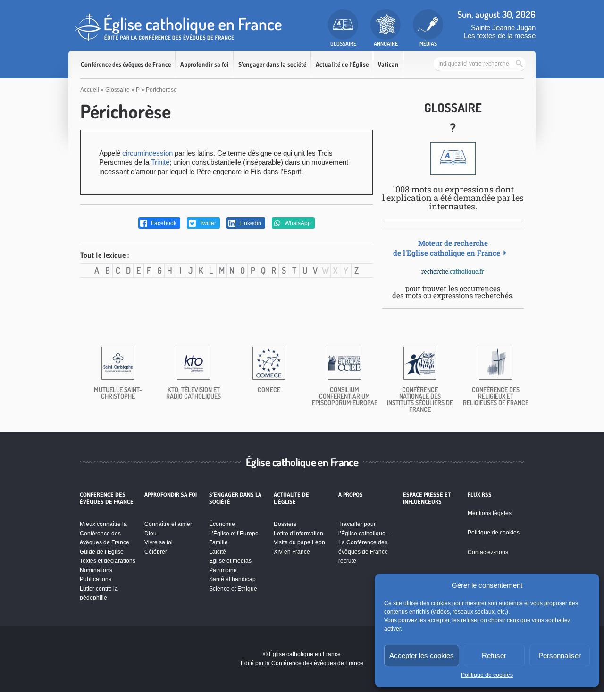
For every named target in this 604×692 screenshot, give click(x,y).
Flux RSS (480, 495)
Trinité (160, 162)
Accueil (89, 89)
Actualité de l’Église (342, 64)
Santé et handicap (232, 579)
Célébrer (155, 552)
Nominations (96, 570)
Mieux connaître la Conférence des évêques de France (104, 533)
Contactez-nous (488, 552)
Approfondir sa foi (204, 64)
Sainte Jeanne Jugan (503, 28)
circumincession (147, 153)
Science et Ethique (233, 588)
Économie (222, 524)
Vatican (388, 64)
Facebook (163, 223)
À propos (350, 495)
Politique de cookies (487, 675)
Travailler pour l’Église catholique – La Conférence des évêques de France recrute (364, 542)
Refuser (494, 655)
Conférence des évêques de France (126, 64)
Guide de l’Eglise (102, 552)
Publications (95, 579)
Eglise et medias (230, 561)
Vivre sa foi (158, 542)
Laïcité (217, 552)
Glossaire (117, 89)
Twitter (207, 223)
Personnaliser (559, 655)
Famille (218, 542)
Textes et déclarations (107, 561)
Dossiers (285, 524)
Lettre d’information (298, 533)
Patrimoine (223, 570)
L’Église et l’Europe (234, 533)
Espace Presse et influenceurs (427, 498)
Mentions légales (490, 513)
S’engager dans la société (272, 64)
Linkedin (249, 223)
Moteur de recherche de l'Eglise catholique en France (446, 248)
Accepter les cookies (421, 655)
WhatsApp (297, 223)
